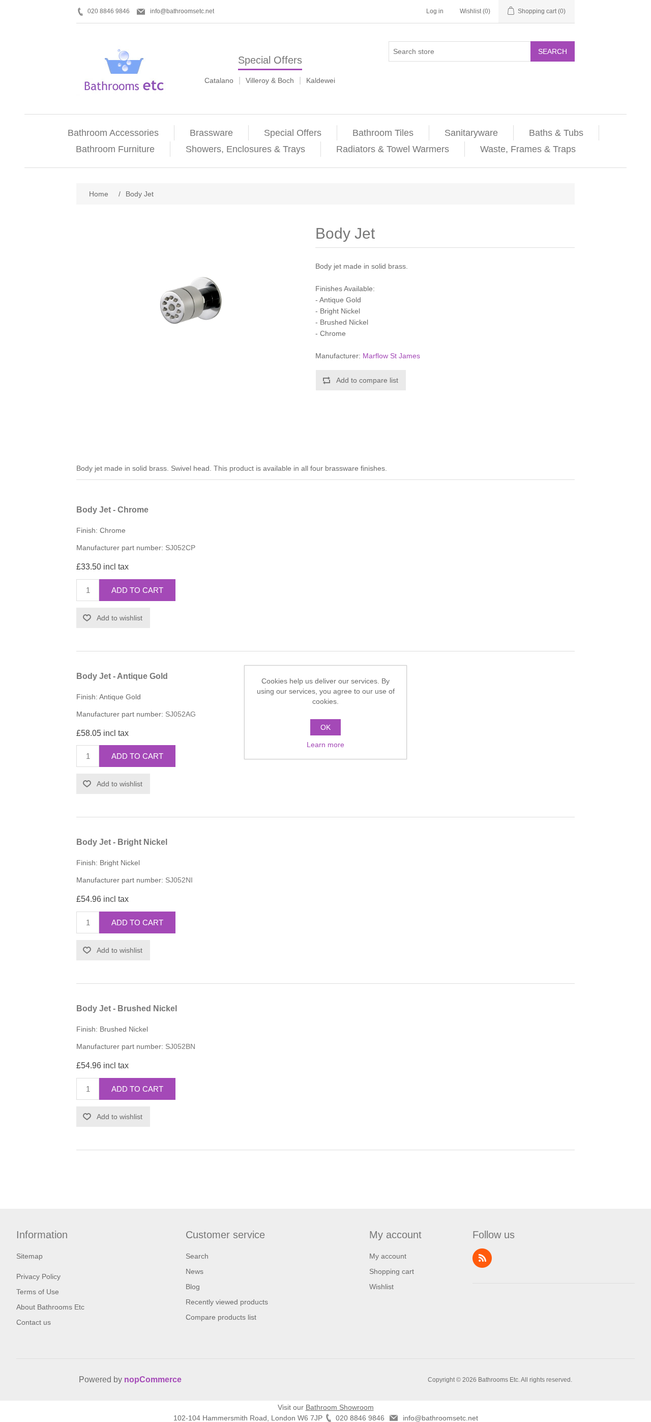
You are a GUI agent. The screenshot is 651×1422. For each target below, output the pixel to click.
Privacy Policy (38, 1276)
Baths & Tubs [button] (556, 133)
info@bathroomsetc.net (182, 11)
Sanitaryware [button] (471, 133)
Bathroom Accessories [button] (113, 133)
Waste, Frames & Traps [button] (528, 149)
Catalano (218, 80)
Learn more (325, 745)
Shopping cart (391, 1271)
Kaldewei (320, 80)
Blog (193, 1287)
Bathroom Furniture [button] (115, 149)
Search (552, 51)
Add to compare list (367, 380)
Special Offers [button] (292, 133)
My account (387, 1256)
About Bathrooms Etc (50, 1307)
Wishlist (381, 1287)
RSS (482, 1258)
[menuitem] (113, 132)
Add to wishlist (119, 618)
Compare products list (221, 1317)
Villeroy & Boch (270, 80)
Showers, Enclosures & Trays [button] (245, 149)
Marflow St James (391, 356)
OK (325, 727)
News (194, 1271)
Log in (434, 11)
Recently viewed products (227, 1302)
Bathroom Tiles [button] (382, 133)
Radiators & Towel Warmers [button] (392, 149)
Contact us (33, 1322)
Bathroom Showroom (340, 1407)
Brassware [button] (211, 133)
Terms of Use (37, 1292)
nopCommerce (153, 1379)
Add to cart (137, 590)
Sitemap (29, 1256)
